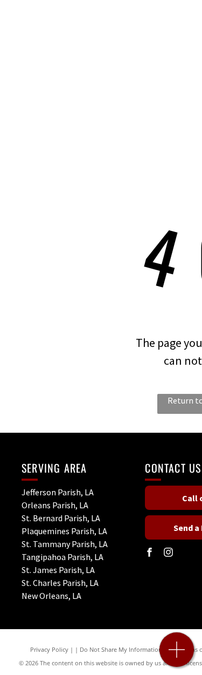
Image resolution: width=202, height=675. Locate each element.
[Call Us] (177, 655)
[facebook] (149, 553)
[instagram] (168, 553)
